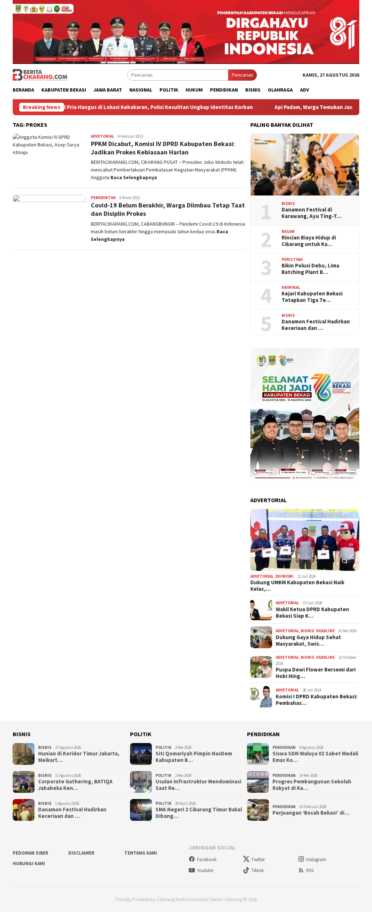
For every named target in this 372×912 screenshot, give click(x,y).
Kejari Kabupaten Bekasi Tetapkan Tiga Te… (312, 296)
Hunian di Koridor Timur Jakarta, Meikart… (79, 756)
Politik (163, 747)
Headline (325, 630)
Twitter (258, 859)
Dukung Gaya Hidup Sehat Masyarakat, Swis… (308, 640)
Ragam (288, 231)
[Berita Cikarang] (40, 74)
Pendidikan (284, 747)
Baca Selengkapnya (133, 177)
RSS (310, 870)
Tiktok (257, 870)
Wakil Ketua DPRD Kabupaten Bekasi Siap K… (312, 612)
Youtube (205, 870)
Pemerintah (103, 197)
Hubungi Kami (29, 863)
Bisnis (288, 203)
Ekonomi (284, 576)
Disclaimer (81, 853)
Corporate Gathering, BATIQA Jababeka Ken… (75, 784)
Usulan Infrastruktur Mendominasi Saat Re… (198, 784)
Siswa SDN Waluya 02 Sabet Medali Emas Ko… (315, 756)
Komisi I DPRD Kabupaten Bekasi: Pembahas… (316, 699)
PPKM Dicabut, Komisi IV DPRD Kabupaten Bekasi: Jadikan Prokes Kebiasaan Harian (163, 148)
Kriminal (291, 287)
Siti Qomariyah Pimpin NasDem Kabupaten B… (193, 756)
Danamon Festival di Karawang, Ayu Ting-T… (311, 212)
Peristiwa (292, 259)
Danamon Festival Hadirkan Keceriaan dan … (316, 324)
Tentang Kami (140, 853)
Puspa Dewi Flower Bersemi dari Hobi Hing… (316, 672)
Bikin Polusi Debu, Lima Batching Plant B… (310, 268)
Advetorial (102, 136)
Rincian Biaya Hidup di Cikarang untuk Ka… (309, 240)
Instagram (316, 859)
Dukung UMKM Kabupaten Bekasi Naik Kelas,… (297, 585)
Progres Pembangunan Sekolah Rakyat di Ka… (311, 784)
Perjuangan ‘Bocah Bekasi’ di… (310, 813)
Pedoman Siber (30, 853)
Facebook (207, 859)
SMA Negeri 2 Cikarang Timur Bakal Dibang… (198, 812)
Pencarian (242, 75)
